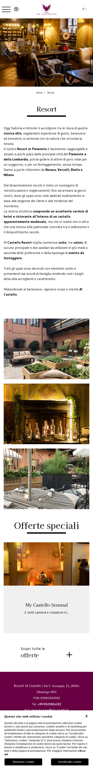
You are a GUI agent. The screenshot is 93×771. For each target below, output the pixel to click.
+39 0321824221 (49, 704)
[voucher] (16, 9)
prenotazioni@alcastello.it (49, 710)
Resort (50, 92)
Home (39, 92)
